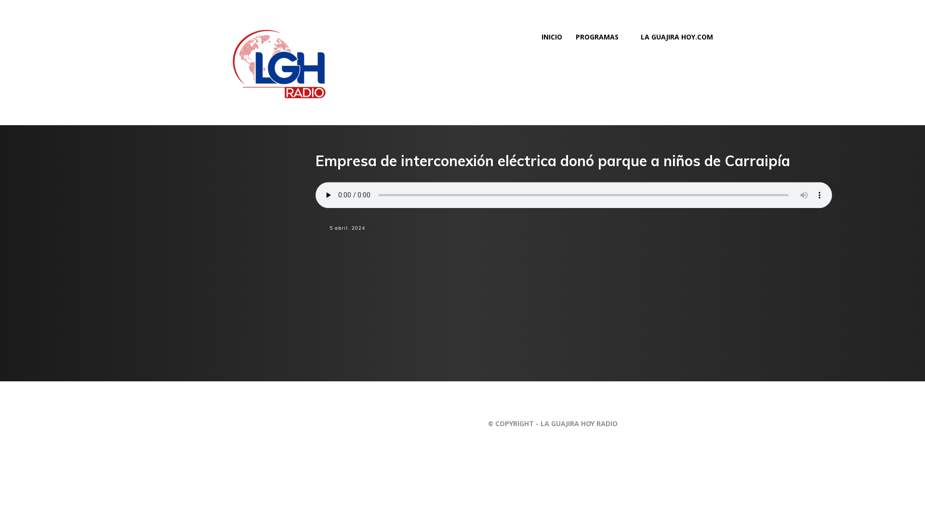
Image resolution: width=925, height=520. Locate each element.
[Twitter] (575, 245)
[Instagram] (799, 424)
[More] (665, 245)
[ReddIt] (598, 245)
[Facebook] (553, 245)
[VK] (642, 245)
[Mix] (620, 245)
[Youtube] (858, 424)
